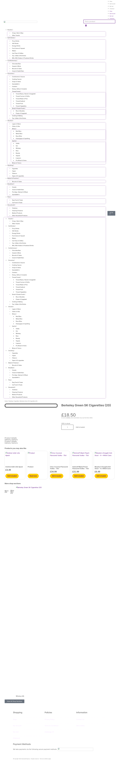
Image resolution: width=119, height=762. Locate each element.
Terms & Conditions (51, 726)
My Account (112, 3)
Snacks (9, 29)
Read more (33, 476)
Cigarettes (15, 168)
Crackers (14, 86)
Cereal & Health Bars (18, 71)
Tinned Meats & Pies (22, 98)
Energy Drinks (16, 46)
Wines (14, 128)
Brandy (18, 153)
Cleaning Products (17, 210)
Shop (111, 11)
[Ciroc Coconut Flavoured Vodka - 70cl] (59, 459)
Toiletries (14, 208)
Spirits (14, 141)
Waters (14, 50)
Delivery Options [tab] (11, 439)
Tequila (18, 155)
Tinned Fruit (19, 103)
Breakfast (10, 184)
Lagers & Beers (16, 124)
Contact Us (80, 719)
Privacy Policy (50, 719)
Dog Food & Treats (17, 200)
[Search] (86, 25)
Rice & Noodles (20, 111)
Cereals (14, 187)
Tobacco (14, 173)
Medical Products (17, 213)
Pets (8, 197)
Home (6, 401)
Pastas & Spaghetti (21, 113)
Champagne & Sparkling (23, 138)
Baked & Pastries (12, 178)
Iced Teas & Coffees (17, 53)
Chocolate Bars (16, 63)
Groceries (10, 73)
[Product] (37, 459)
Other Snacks (16, 35)
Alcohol (9, 120)
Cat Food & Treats (17, 202)
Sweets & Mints (16, 66)
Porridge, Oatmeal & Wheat (20, 192)
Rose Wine (19, 136)
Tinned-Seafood (20, 101)
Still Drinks (15, 43)
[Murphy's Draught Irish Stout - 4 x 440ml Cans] (104, 459)
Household (10, 205)
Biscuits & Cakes (17, 68)
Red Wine (18, 131)
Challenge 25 (49, 732)
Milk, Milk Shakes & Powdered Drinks (23, 58)
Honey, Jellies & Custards (19, 89)
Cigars (14, 171)
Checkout (112, 8)
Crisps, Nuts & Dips (17, 33)
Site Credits (80, 726)
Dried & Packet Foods (18, 108)
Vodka (17, 143)
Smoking (10, 165)
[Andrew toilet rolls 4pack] (14, 459)
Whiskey (18, 148)
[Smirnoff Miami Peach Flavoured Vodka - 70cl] (81, 459)
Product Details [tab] (11, 438)
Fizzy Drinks (15, 41)
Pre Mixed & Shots (21, 160)
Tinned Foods (16, 91)
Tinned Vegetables (21, 106)
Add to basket (80, 427)
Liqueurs (18, 158)
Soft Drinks (11, 38)
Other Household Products (19, 215)
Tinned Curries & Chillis (23, 96)
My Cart (111, 6)
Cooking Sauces (16, 79)
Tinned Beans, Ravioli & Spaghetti (26, 94)
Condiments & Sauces (18, 76)
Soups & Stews (16, 81)
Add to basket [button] (12, 476)
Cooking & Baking (17, 115)
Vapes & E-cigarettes (18, 176)
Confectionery (11, 60)
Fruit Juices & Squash (18, 48)
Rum (17, 150)
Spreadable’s (16, 84)
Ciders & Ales (16, 126)
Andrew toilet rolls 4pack (14, 467)
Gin (17, 146)
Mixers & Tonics (16, 163)
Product (30, 467)
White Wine (19, 133)
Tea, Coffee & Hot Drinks (19, 55)
